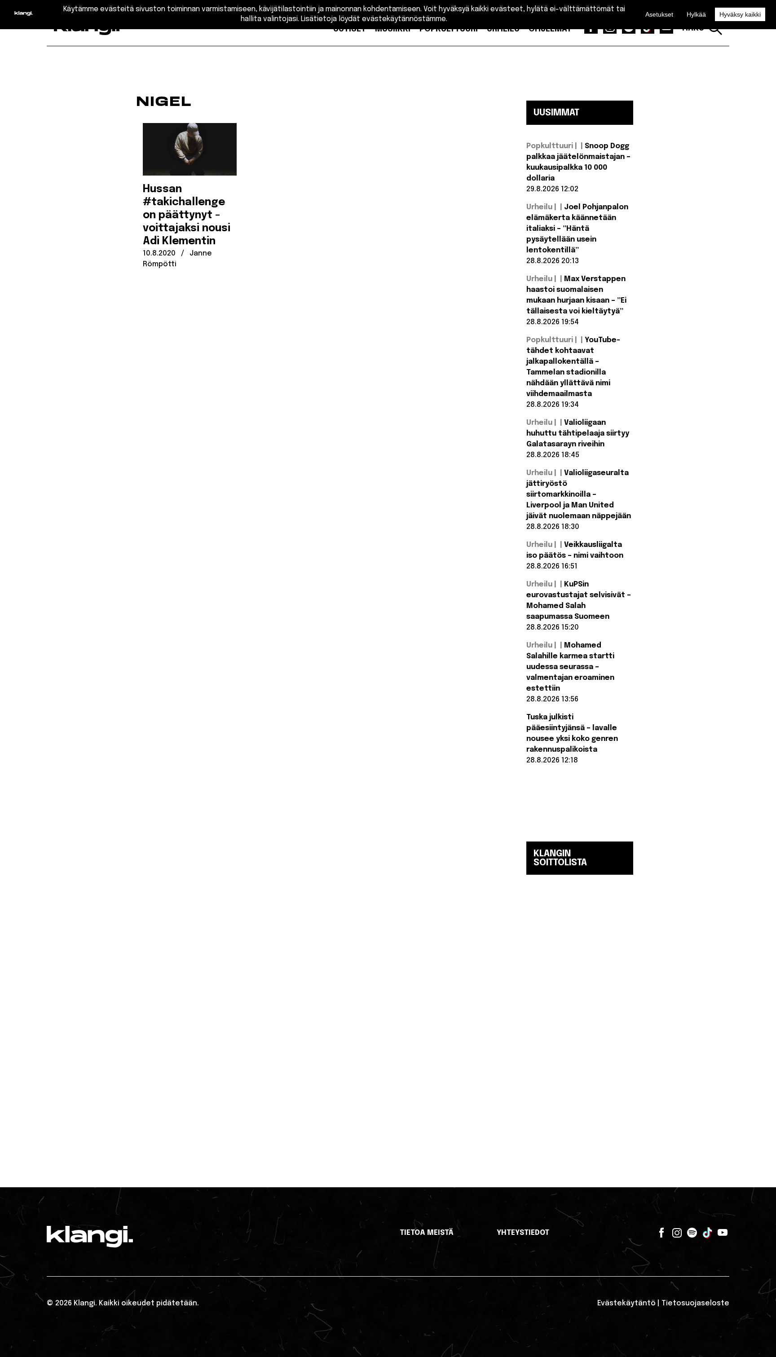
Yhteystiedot (523, 1233)
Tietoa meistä (427, 1233)
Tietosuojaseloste (695, 1303)
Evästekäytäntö (626, 1303)
